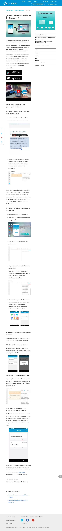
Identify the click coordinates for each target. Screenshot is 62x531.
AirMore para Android (19, 10)
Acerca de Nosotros (24, 516)
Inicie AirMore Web (38, 4)
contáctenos (21, 472)
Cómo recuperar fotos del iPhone (42, 45)
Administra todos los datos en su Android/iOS (45, 16)
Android (37, 56)
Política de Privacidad (39, 516)
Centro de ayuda (9, 10)
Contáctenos (31, 516)
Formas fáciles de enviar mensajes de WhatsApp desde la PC (43, 42)
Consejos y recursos (39, 65)
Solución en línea (52, 4)
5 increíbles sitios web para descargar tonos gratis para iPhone (45, 38)
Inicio (23, 1)
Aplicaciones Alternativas (40, 63)
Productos (53, 1)
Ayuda (29, 1)
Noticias (37, 60)
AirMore (13, 4)
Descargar (45, 1)
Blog (35, 1)
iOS (36, 58)
